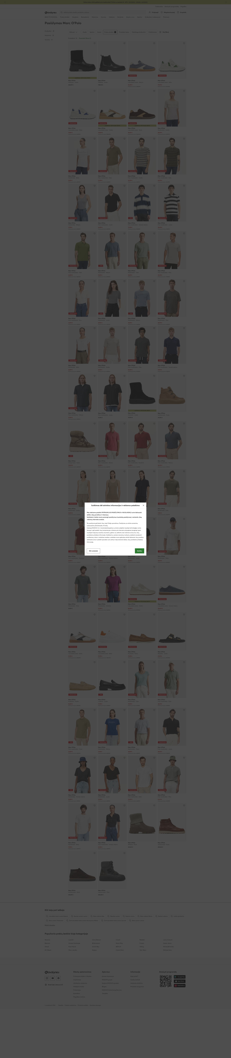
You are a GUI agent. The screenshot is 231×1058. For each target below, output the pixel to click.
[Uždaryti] (143, 505)
